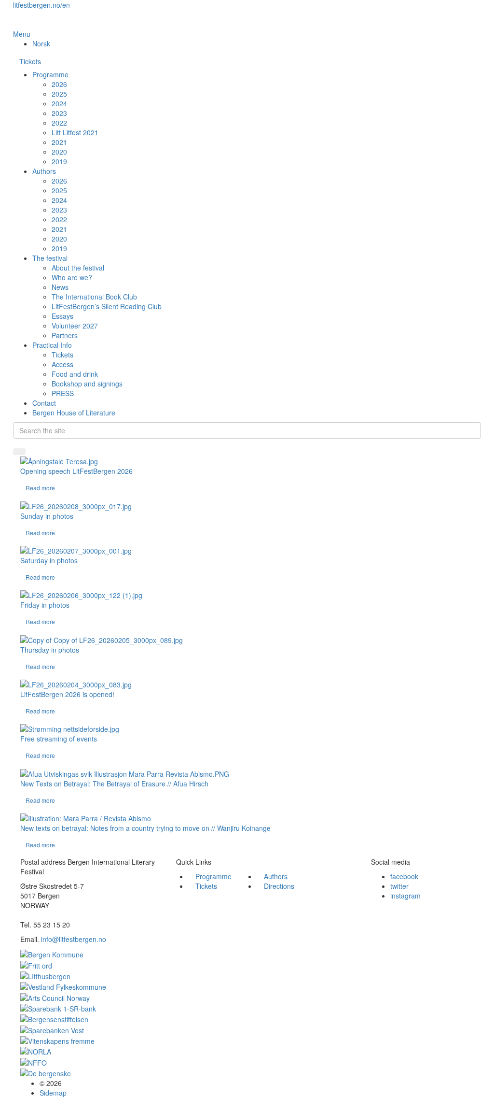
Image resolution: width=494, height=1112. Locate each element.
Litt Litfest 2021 (75, 132)
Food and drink (75, 374)
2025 (59, 94)
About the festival (78, 267)
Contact (44, 403)
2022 (59, 123)
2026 (59, 84)
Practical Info (52, 345)
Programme (50, 74)
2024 (59, 103)
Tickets (30, 61)
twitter (399, 886)
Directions (279, 886)
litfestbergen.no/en (41, 5)
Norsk (41, 43)
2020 (59, 152)
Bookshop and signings (87, 383)
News (60, 287)
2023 (59, 113)
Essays (62, 316)
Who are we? (72, 277)
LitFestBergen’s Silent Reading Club (107, 306)
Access (62, 364)
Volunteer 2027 (75, 325)
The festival (50, 258)
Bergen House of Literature (73, 412)
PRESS (63, 393)
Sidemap (53, 1093)
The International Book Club (94, 296)
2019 (59, 161)
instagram (405, 895)
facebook (404, 876)
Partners (65, 335)
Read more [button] (40, 488)
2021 (59, 142)
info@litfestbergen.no (73, 939)
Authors (44, 171)
